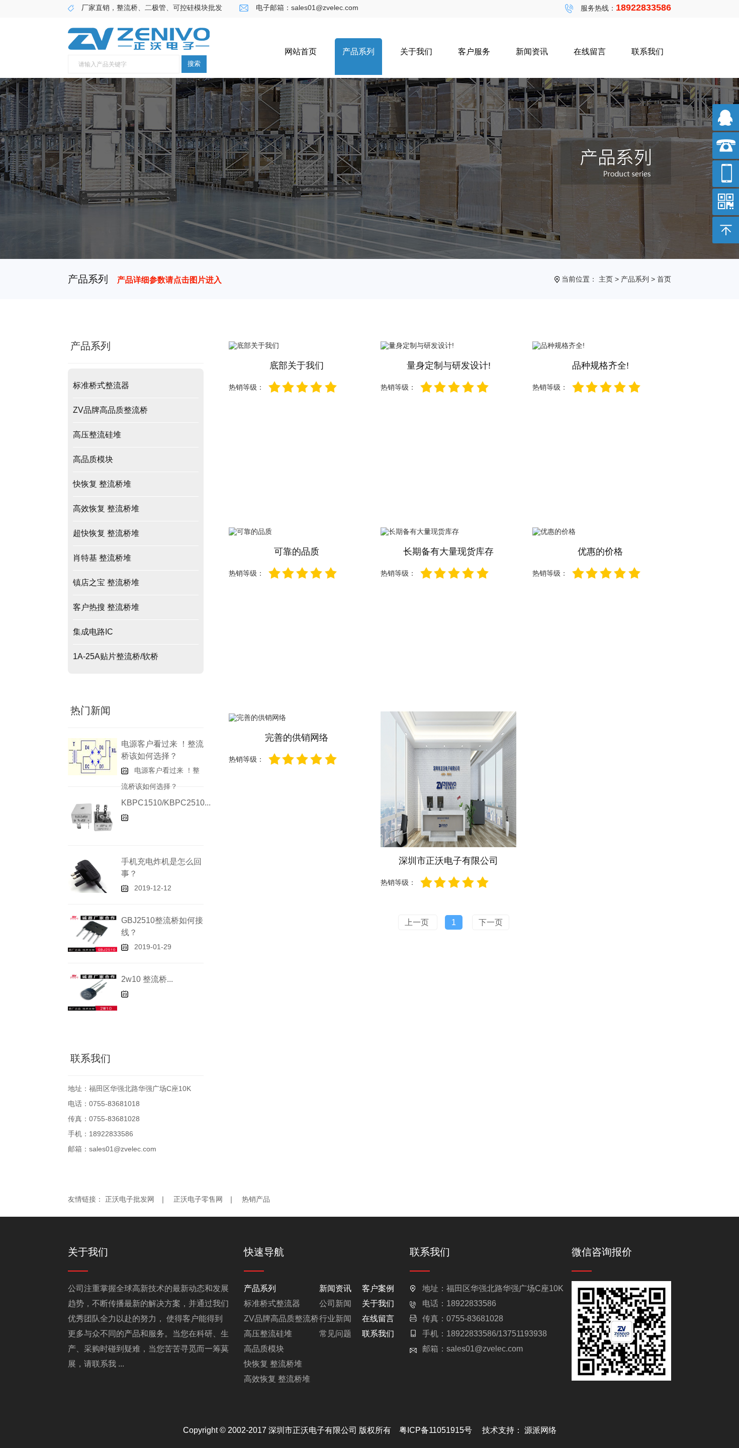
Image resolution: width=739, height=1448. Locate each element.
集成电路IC (93, 631)
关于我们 (416, 51)
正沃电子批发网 (135, 1199)
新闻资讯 (532, 51)
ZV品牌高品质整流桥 (110, 410)
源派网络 (540, 1430)
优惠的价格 (600, 552)
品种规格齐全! (600, 365)
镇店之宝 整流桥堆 (106, 582)
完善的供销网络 (296, 738)
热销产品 (256, 1199)
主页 (606, 279)
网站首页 (301, 51)
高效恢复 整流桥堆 (106, 508)
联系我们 (647, 51)
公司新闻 (335, 1303)
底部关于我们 (296, 365)
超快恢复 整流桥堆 (106, 533)
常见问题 (335, 1333)
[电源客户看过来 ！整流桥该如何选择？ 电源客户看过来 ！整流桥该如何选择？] (92, 756)
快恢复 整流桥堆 (102, 484)
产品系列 (358, 51)
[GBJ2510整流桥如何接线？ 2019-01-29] (92, 933)
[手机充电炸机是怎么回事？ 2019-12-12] (92, 874)
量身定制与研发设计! (449, 365)
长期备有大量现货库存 (448, 552)
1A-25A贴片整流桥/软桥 (115, 656)
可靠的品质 (296, 552)
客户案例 (378, 1288)
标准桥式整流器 (101, 385)
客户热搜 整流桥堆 (106, 607)
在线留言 (590, 51)
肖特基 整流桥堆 (102, 558)
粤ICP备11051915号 (435, 1430)
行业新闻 (335, 1318)
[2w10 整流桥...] (92, 991)
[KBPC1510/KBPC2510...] (92, 815)
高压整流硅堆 (97, 434)
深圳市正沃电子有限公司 (448, 861)
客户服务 (474, 51)
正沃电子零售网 (204, 1199)
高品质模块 (93, 459)
